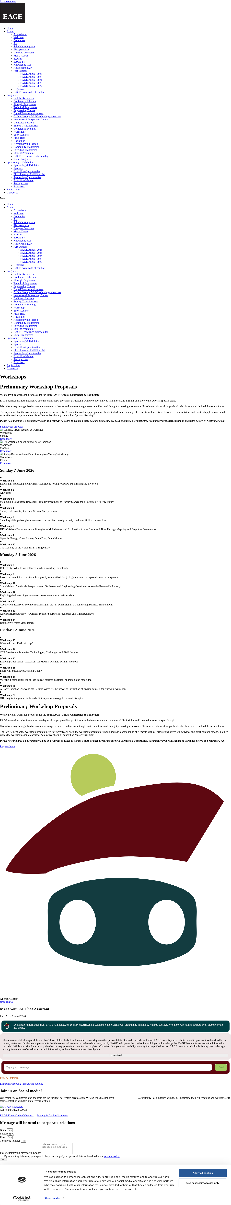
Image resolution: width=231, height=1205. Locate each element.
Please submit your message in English (21, 1152)
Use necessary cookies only (202, 1182)
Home (10, 28)
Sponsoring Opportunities (27, 177)
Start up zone (21, 183)
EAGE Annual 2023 (31, 83)
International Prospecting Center (31, 119)
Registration (13, 189)
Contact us (12, 192)
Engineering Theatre (24, 110)
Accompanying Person (26, 143)
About (10, 31)
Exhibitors (19, 186)
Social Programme (23, 159)
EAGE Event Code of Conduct (16, 1115)
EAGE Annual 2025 (31, 76)
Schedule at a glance (24, 46)
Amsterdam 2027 (23, 67)
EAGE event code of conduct (29, 92)
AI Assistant (20, 34)
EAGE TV (19, 61)
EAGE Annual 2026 (31, 73)
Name (3, 1130)
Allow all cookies (203, 1173)
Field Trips (19, 137)
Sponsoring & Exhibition (20, 162)
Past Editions (20, 70)
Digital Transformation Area (28, 113)
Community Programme (26, 146)
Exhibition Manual (23, 180)
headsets (18, 58)
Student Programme (24, 153)
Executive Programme (25, 149)
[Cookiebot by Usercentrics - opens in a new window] (22, 1198)
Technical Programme (25, 107)
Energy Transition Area (26, 125)
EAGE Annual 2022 (31, 86)
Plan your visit (21, 49)
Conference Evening (25, 128)
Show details (52, 1198)
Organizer (19, 89)
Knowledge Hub (22, 64)
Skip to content (8, 1)
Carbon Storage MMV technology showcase (37, 116)
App (16, 43)
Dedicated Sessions (24, 122)
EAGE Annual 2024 (31, 79)
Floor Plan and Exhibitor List (29, 174)
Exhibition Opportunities (27, 171)
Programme (13, 95)
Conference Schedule (25, 101)
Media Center (21, 55)
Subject (4, 1133)
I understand (115, 1055)
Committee (19, 40)
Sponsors (18, 168)
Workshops (20, 131)
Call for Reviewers (24, 98)
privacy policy (112, 1156)
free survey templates (125, 1097)
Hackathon (19, 140)
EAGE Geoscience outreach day (31, 156)
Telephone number (10, 1140)
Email (3, 1137)
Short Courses (21, 134)
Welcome (19, 37)
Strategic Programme (25, 104)
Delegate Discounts (24, 52)
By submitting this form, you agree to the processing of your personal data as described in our (62, 1156)
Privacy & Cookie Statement (52, 1115)
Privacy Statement (9, 1077)
